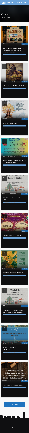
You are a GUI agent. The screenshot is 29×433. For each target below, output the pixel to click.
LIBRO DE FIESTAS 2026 (10, 123)
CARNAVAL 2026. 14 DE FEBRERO (12, 235)
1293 (5, 380)
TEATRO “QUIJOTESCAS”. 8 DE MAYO (13, 85)
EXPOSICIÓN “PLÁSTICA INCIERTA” (13, 273)
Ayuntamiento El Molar (9, 54)
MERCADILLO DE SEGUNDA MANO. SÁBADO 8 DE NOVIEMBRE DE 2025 (13, 311)
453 (5, 193)
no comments (12, 44)
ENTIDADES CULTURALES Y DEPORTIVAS (11, 348)
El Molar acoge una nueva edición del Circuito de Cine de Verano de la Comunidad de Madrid (13, 50)
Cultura (24, 44)
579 (5, 156)
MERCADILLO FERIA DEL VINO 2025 (13, 385)
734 (5, 306)
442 (5, 268)
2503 (5, 118)
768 (5, 231)
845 (5, 343)
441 (5, 44)
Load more (14, 404)
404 (5, 81)
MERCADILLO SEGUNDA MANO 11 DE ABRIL (13, 199)
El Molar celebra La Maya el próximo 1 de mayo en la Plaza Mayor (14, 161)
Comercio (24, 193)
